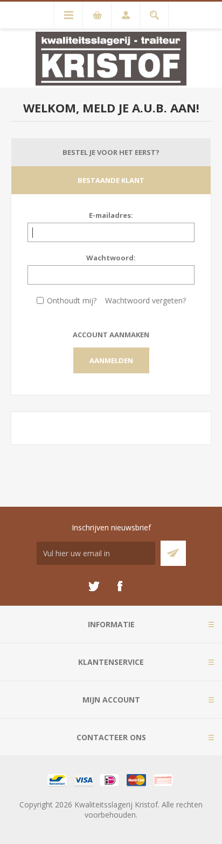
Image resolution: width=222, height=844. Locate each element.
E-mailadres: (111, 215)
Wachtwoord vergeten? (145, 300)
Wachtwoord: (111, 258)
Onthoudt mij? (71, 300)
